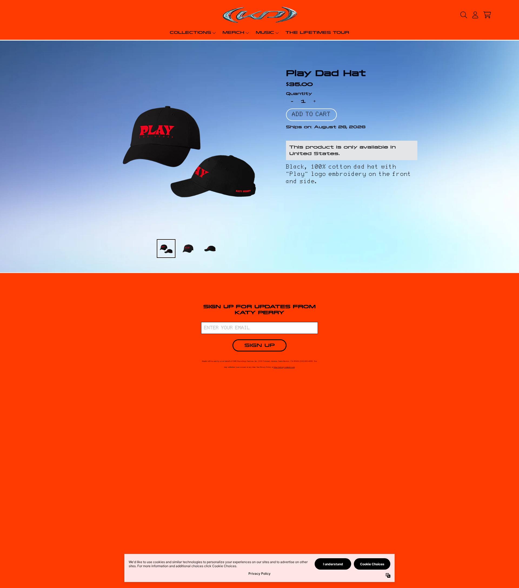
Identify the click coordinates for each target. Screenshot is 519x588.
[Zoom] (188, 149)
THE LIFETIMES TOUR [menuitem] (317, 32)
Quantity (299, 93)
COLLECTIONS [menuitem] (190, 32)
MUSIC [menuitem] (265, 32)
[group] (166, 248)
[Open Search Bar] (463, 15)
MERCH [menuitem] (233, 32)
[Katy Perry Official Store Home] (259, 14)
